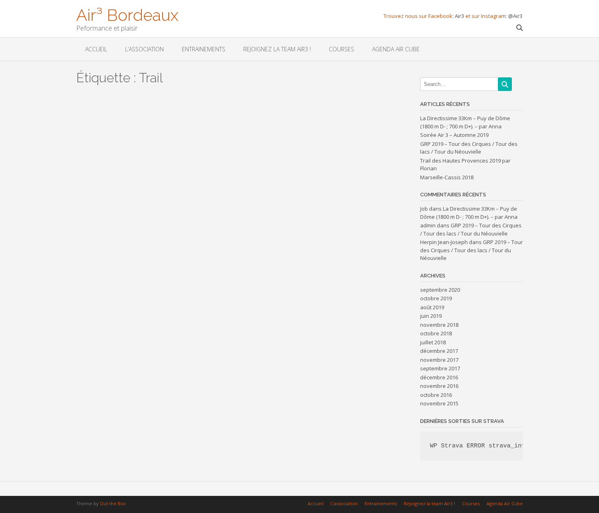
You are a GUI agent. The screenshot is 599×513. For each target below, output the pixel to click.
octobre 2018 (436, 333)
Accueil (96, 49)
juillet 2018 (433, 342)
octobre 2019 (436, 298)
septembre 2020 (440, 289)
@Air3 (515, 16)
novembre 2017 (439, 359)
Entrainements (203, 49)
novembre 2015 (439, 403)
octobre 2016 (436, 395)
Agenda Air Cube (396, 49)
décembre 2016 (439, 377)
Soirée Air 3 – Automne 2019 (454, 135)
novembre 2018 (439, 324)
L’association (144, 49)
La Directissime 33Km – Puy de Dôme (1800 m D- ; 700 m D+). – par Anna (465, 122)
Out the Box (113, 503)
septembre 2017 (440, 368)
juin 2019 (431, 315)
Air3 (460, 16)
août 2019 (432, 307)
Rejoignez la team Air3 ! (277, 49)
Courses (341, 49)
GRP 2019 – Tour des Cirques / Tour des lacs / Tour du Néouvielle (469, 148)
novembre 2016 (439, 386)
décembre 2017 (439, 350)
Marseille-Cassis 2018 (446, 177)
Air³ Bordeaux (127, 14)
